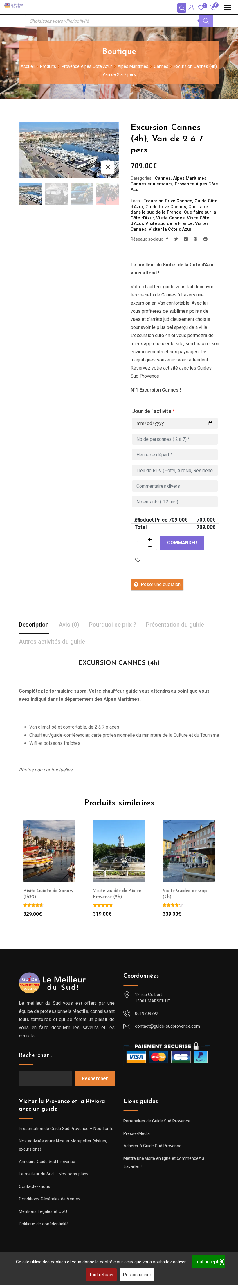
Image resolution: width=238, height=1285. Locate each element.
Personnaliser (137, 1274)
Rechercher (95, 1078)
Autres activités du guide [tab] (52, 641)
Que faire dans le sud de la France (169, 209)
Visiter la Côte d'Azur (170, 229)
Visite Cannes (170, 218)
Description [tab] (34, 624)
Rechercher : (35, 1055)
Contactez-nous (34, 1186)
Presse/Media (136, 1133)
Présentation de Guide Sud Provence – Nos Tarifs (66, 1128)
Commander (182, 542)
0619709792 (146, 1013)
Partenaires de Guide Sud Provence (156, 1121)
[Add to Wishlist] (138, 560)
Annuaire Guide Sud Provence (47, 1161)
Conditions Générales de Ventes (49, 1199)
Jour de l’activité (153, 411)
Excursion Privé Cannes (167, 200)
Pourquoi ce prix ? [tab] (112, 624)
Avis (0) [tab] (69, 624)
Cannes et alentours (151, 184)
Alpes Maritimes (189, 178)
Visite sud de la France (169, 223)
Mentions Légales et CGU (43, 1211)
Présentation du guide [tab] (175, 624)
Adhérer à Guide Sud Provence (152, 1146)
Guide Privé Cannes (165, 206)
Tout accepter (208, 1261)
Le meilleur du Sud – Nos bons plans (54, 1174)
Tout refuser (101, 1274)
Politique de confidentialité (44, 1223)
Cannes (163, 178)
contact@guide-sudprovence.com (167, 1026)
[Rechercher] (206, 21)
